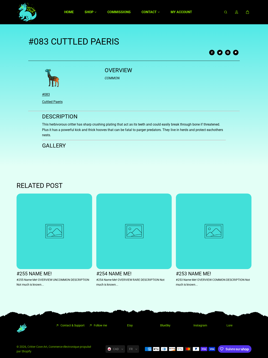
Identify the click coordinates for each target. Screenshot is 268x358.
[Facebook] (212, 52)
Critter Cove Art (37, 346)
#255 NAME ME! (34, 273)
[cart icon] (247, 12)
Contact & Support (73, 325)
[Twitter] (220, 52)
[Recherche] (226, 12)
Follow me (100, 325)
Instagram (200, 325)
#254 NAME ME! (113, 273)
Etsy (130, 325)
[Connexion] (237, 12)
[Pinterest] (228, 52)
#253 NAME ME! (193, 273)
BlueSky (165, 325)
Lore (229, 325)
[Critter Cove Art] (27, 12)
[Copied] (236, 52)
